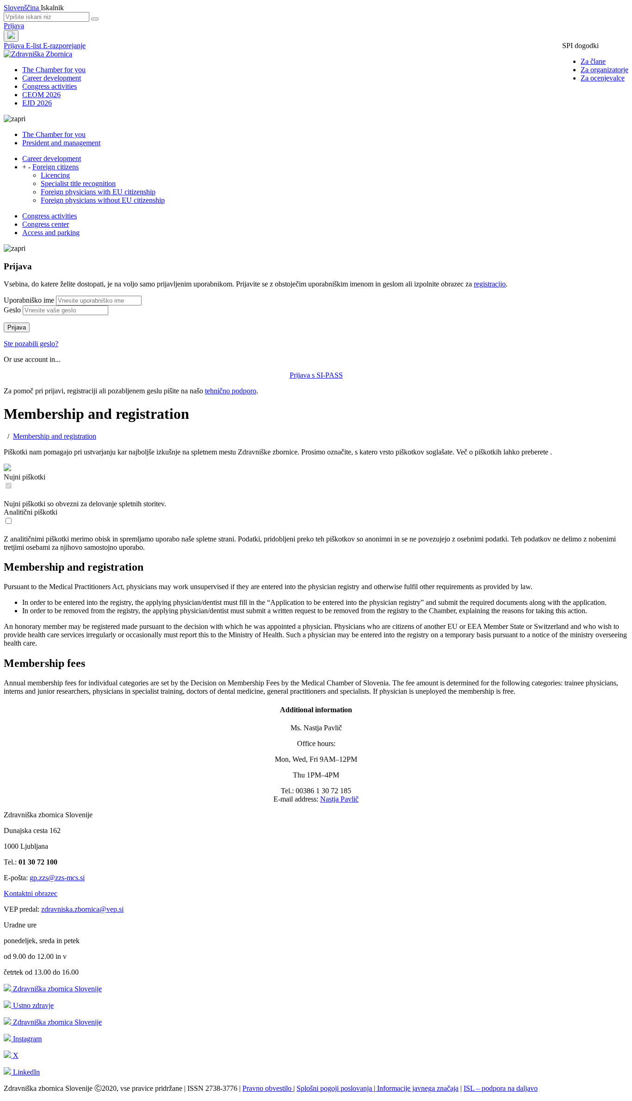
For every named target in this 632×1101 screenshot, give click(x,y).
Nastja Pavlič (339, 799)
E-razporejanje (64, 46)
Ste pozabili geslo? (31, 344)
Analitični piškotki (30, 512)
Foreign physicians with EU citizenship (98, 192)
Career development (51, 78)
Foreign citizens (55, 167)
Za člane (593, 61)
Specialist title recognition (78, 183)
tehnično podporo (230, 391)
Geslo (12, 310)
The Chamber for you (54, 70)
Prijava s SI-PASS (316, 375)
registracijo (490, 284)
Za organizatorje (604, 70)
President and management (61, 143)
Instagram (26, 1039)
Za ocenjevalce (603, 78)
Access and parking (51, 232)
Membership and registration (54, 436)
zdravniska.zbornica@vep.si (82, 909)
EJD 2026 (37, 103)
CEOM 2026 (41, 95)
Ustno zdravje (32, 1005)
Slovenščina (22, 8)
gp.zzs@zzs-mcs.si (57, 878)
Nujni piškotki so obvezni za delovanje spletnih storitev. (85, 504)
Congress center (45, 224)
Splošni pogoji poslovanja (335, 1088)
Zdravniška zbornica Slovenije (56, 989)
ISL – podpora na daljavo (501, 1088)
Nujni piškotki (24, 477)
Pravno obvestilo (267, 1088)
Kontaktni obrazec (30, 893)
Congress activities (49, 86)
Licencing (55, 175)
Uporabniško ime (29, 300)
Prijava (14, 26)
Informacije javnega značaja (417, 1088)
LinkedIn (25, 1072)
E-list (34, 46)
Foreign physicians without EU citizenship (103, 200)
